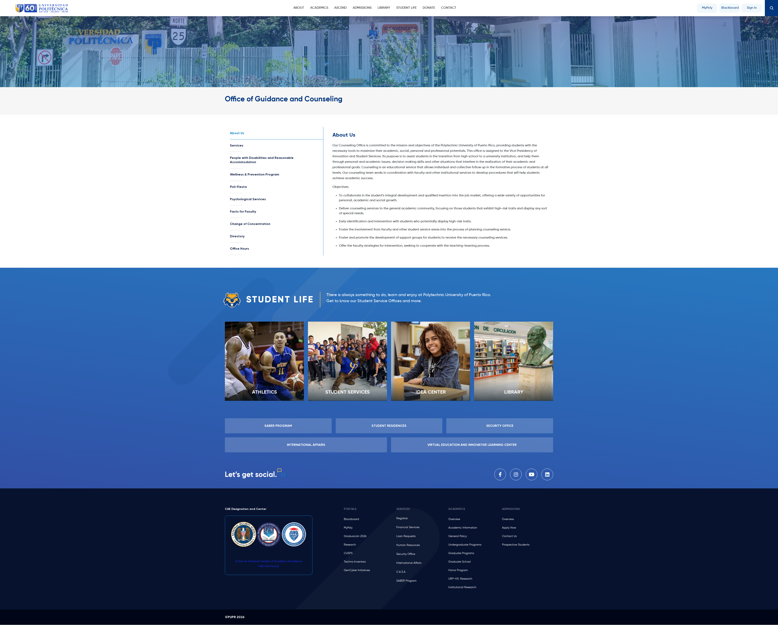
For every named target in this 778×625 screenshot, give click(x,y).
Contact (448, 8)
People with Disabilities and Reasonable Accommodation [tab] (262, 160)
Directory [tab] (237, 236)
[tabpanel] (440, 191)
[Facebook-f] (500, 474)
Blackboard (730, 8)
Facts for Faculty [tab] (243, 211)
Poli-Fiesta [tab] (238, 187)
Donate (429, 8)
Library (384, 8)
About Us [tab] (237, 133)
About (298, 8)
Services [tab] (236, 145)
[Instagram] (516, 474)
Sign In (752, 8)
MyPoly (707, 8)
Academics (319, 8)
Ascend (340, 8)
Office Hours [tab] (239, 248)
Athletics (264, 392)
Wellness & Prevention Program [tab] (254, 174)
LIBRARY (513, 392)
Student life (406, 8)
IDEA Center (431, 392)
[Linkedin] (547, 474)
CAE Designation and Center (245, 509)
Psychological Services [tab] (248, 199)
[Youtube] (532, 474)
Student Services (347, 392)
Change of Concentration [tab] (250, 224)
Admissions (362, 8)
